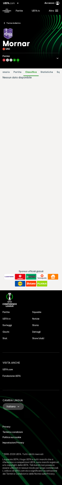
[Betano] (31, 284)
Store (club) (38, 338)
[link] (19, 10)
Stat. (5, 338)
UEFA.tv (7, 318)
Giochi (6, 332)
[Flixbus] (42, 284)
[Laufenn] (9, 277)
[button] (53, 10)
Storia (35, 325)
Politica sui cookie (12, 437)
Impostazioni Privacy (13, 442)
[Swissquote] (42, 277)
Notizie (35, 318)
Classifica (31, 72)
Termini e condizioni (13, 432)
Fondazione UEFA (12, 376)
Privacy (6, 426)
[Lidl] (20, 284)
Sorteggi (7, 325)
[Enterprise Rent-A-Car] (31, 277)
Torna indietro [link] (13, 23)
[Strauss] (20, 277)
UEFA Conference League (7, 10)
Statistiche (47, 72)
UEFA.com (8, 369)
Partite (17, 72)
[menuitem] (21, 10)
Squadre (36, 312)
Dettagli (36, 332)
